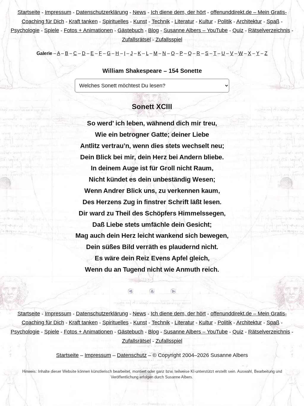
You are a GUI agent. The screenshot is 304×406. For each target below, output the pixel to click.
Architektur (249, 21)
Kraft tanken (83, 21)
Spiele (51, 30)
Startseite (29, 12)
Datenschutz (132, 355)
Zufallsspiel (169, 40)
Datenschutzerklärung (102, 12)
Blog (153, 30)
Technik (161, 21)
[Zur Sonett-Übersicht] (152, 292)
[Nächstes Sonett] (173, 292)
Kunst (140, 21)
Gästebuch (130, 30)
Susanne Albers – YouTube (196, 30)
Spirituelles (115, 21)
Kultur (206, 21)
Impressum (58, 12)
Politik (225, 21)
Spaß (273, 21)
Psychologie (25, 30)
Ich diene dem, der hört (178, 12)
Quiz (237, 30)
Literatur (184, 21)
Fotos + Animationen (88, 30)
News (139, 12)
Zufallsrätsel (136, 40)
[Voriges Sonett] (131, 292)
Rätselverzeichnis (269, 30)
